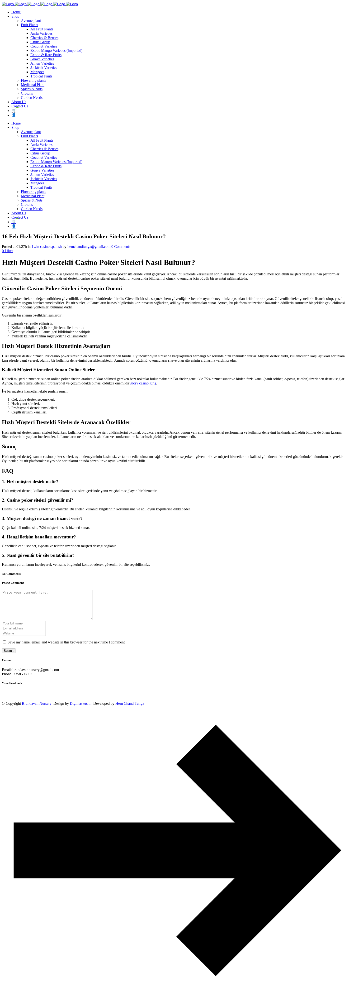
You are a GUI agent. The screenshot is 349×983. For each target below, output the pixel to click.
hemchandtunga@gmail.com (88, 247)
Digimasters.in (80, 703)
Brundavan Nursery (37, 703)
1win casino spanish (47, 247)
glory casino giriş (143, 383)
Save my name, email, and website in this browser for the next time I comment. (67, 642)
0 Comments (120, 247)
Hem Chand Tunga (129, 703)
